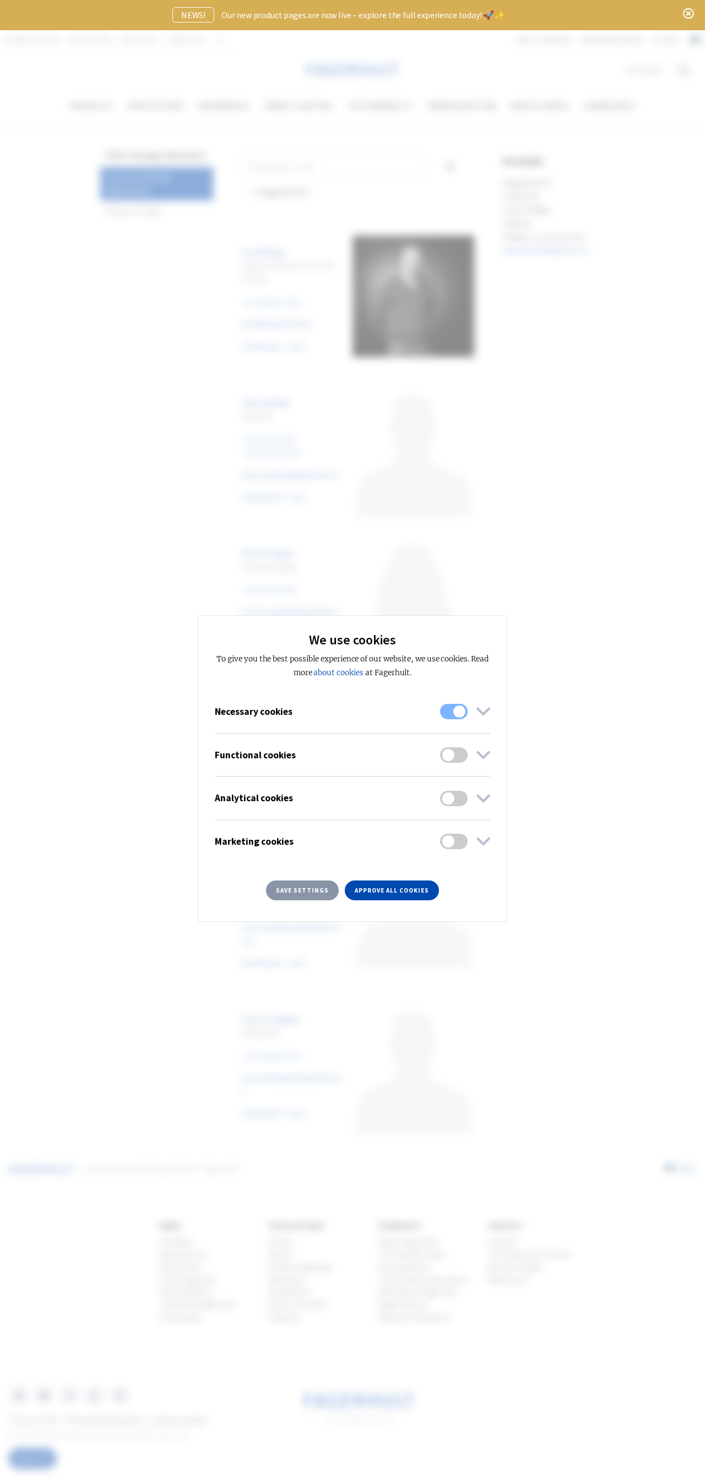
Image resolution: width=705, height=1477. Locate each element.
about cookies (338, 672)
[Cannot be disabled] (454, 711)
